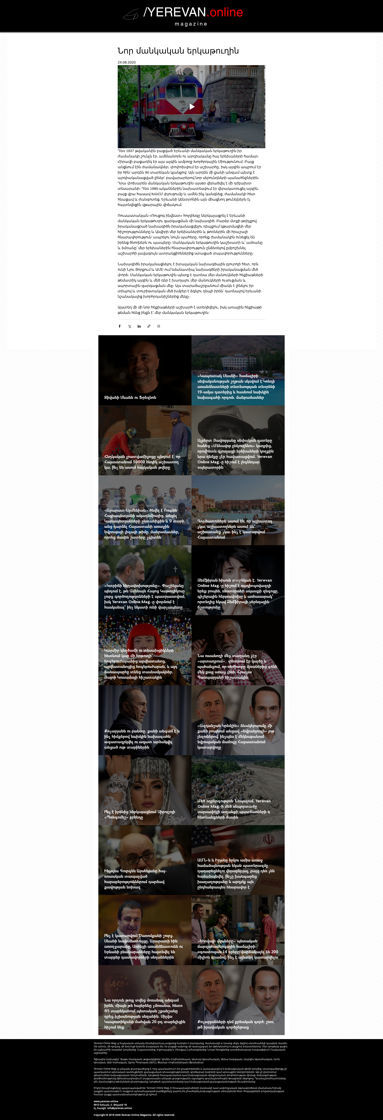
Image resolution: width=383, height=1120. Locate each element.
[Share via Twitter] (129, 326)
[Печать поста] (159, 326)
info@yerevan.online (119, 1108)
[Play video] (191, 106)
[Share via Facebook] (119, 326)
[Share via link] (149, 326)
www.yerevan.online (106, 1101)
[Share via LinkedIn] (139, 326)
